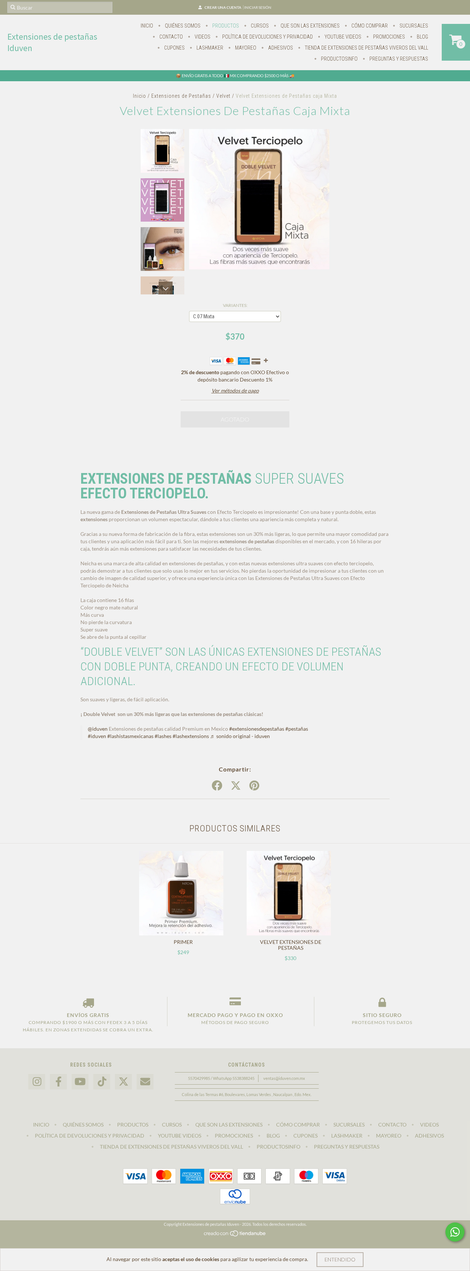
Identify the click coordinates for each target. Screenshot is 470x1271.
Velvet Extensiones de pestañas (290, 945)
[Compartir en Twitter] (236, 785)
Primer (183, 942)
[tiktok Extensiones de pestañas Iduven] (101, 1082)
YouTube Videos (342, 37)
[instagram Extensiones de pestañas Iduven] (36, 1082)
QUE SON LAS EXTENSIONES (309, 26)
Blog (422, 37)
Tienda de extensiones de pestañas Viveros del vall (366, 48)
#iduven (97, 736)
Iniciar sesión (257, 7)
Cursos (259, 26)
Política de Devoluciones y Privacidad (267, 37)
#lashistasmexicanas (130, 736)
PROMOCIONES (388, 37)
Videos (202, 37)
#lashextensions (191, 736)
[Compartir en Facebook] (217, 785)
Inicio (147, 26)
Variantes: (235, 305)
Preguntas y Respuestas (398, 59)
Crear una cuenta (223, 7)
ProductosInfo (339, 59)
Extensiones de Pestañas (181, 96)
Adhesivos (280, 48)
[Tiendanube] (235, 1235)
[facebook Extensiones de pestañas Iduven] (58, 1082)
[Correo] (145, 1082)
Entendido (340, 1259)
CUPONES (174, 48)
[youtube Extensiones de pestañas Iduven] (80, 1082)
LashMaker (209, 48)
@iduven (98, 729)
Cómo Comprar (369, 26)
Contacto (170, 37)
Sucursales (413, 26)
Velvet (223, 96)
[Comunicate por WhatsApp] (454, 1232)
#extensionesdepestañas (256, 729)
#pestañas (296, 729)
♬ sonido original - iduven (240, 736)
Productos (225, 26)
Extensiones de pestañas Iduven (52, 42)
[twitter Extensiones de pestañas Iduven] (123, 1082)
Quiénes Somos (182, 26)
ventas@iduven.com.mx (284, 1078)
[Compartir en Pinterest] (254, 785)
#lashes (163, 736)
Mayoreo (245, 48)
